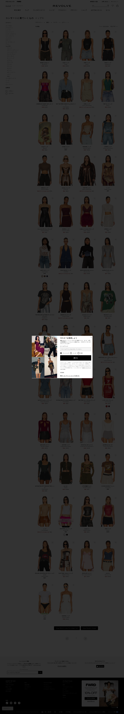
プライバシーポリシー (85, 366)
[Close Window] (91, 337)
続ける (76, 358)
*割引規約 (62, 372)
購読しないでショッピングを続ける (69, 376)
